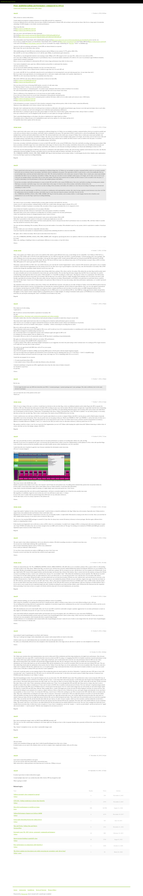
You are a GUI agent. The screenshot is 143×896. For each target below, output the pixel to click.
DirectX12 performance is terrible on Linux (27, 807)
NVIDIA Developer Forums (8, 1)
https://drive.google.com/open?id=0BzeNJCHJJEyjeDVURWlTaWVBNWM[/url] (40, 37)
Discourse (24, 894)
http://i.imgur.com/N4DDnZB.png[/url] (26, 80)
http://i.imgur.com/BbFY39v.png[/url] (26, 28)
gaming (19, 853)
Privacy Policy (52, 890)
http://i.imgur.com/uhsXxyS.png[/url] (25, 98)
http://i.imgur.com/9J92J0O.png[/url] (25, 100)
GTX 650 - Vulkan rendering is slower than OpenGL (29, 801)
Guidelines (31, 890)
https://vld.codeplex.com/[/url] (33, 43)
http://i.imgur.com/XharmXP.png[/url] (26, 82)
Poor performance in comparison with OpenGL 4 (28, 845)
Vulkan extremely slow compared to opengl (27, 794)
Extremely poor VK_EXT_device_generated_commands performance (34, 832)
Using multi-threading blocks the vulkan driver (28, 819)
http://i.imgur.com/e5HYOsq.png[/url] (26, 30)
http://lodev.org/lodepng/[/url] (68, 41)
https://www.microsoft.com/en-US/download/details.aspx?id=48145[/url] (71, 40)
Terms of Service (41, 890)
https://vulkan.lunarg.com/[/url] (97, 41)
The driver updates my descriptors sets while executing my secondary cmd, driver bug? (40, 851)
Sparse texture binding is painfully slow (25, 838)
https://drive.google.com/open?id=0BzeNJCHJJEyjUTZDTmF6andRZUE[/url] (39, 35)
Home (15, 890)
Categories (22, 890)
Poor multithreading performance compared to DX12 (39, 5)
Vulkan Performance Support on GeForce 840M (28, 813)
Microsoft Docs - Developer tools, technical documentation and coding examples (37, 316)
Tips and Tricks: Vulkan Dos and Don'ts (25, 826)
